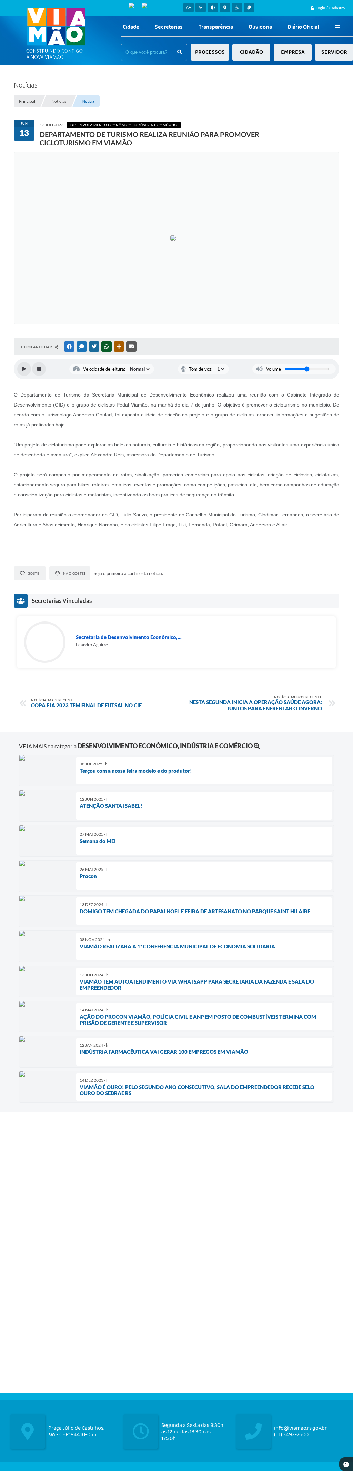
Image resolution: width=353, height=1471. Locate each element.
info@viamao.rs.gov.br (300, 1428)
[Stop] (39, 369)
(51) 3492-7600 (291, 1434)
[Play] (24, 369)
